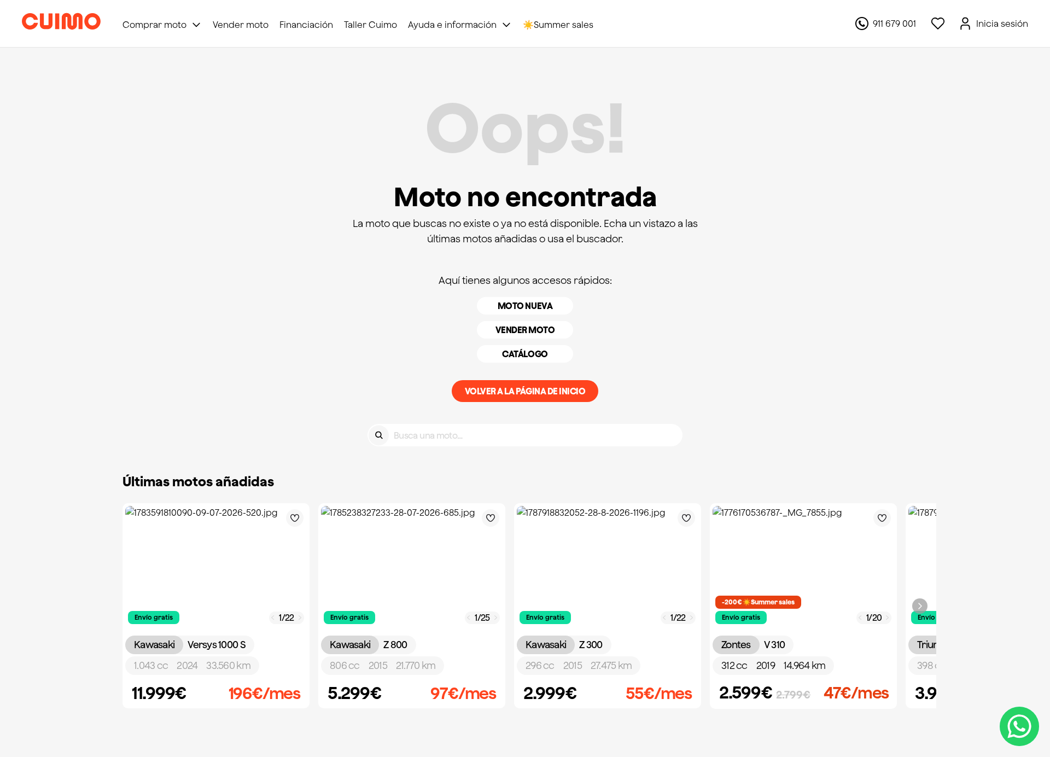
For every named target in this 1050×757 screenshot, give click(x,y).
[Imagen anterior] (273, 617)
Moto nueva (525, 306)
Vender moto (525, 330)
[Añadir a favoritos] (295, 518)
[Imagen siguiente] (300, 617)
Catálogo (524, 354)
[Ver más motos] (920, 606)
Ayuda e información (452, 25)
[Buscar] (379, 435)
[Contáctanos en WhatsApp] (1019, 726)
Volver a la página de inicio (525, 391)
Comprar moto (154, 25)
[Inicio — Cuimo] (61, 23)
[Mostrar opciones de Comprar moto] (196, 24)
